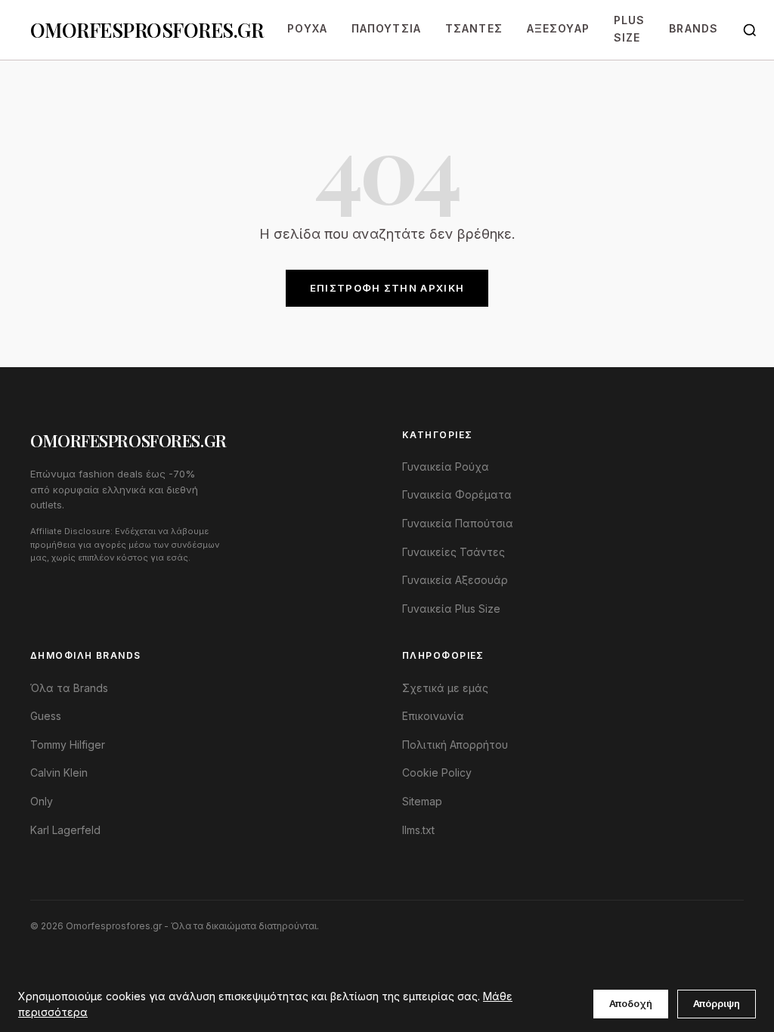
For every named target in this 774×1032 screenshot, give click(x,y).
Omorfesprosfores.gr (146, 29)
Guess (45, 715)
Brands (693, 28)
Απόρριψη (716, 1003)
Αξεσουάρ (558, 28)
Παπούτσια (386, 28)
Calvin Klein (59, 772)
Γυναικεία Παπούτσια (457, 523)
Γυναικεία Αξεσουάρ (455, 579)
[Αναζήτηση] (749, 30)
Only (41, 801)
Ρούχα (307, 28)
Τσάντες (474, 28)
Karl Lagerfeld (65, 829)
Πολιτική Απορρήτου (455, 744)
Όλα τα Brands (69, 687)
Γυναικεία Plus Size (451, 608)
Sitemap (422, 801)
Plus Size (629, 28)
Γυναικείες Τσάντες (453, 551)
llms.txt (418, 829)
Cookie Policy (437, 772)
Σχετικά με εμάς (445, 687)
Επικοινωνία (433, 715)
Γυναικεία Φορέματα (457, 494)
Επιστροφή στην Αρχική (387, 288)
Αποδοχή (630, 1003)
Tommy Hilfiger (67, 744)
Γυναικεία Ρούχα (445, 466)
